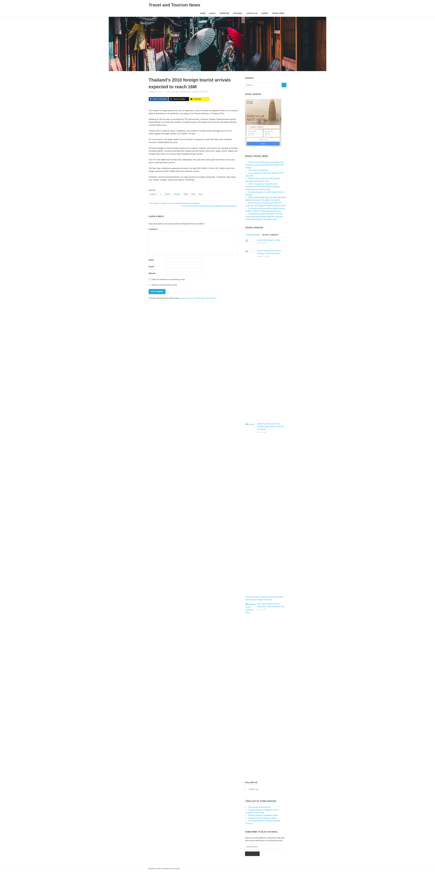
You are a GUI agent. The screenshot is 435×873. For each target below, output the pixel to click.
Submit (264, 13)
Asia (168, 92)
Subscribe (252, 854)
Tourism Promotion (200, 92)
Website (152, 273)
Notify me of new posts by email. (164, 285)
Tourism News (185, 92)
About (212, 13)
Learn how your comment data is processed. (198, 298)
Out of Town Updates (264, 801)
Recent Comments (270, 235)
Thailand (174, 92)
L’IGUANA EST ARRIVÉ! (258, 170)
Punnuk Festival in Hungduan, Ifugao (263, 815)
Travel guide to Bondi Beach (259, 807)
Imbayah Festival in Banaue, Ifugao (262, 818)
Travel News (278, 13)
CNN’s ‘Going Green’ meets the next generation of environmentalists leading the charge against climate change (263, 186)
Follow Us (251, 782)
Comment (153, 229)
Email (152, 267)
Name (152, 260)
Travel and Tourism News (174, 5)
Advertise (224, 13)
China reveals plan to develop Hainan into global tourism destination (208, 206)
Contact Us (251, 13)
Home (202, 13)
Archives (237, 13)
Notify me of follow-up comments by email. (168, 279)
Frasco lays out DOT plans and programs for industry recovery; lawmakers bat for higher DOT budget (265, 165)
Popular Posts (253, 235)
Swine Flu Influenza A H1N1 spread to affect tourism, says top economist (270, 426)
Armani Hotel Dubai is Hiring (268, 240)
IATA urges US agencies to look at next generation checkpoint (174, 203)
